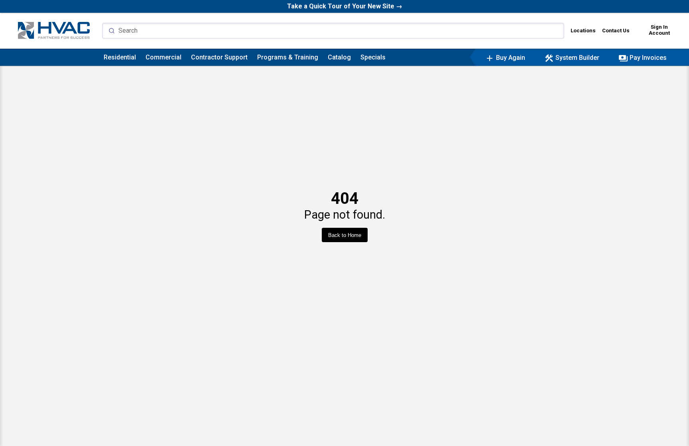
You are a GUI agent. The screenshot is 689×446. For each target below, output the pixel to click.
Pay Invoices (642, 57)
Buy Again (505, 57)
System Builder (571, 57)
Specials (373, 57)
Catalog (339, 57)
